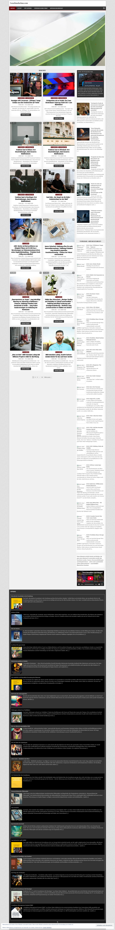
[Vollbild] (102, 584)
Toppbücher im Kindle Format (40, 8)
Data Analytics (15, 775)
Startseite (12, 8)
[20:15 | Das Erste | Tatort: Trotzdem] (81, 301)
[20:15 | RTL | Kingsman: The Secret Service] (81, 372)
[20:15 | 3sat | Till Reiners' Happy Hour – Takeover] (81, 252)
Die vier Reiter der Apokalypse (19, 710)
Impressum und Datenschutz (56, 8)
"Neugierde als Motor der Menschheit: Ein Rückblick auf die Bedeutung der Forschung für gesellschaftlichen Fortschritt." (97, 162)
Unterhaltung (30, 98)
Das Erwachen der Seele (17, 791)
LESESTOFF (19, 8)
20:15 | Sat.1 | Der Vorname (93, 387)
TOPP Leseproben (28, 8)
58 (42, 377)
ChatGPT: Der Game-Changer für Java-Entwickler (24, 905)
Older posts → (48, 377)
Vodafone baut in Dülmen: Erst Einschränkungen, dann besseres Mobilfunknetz (25, 152)
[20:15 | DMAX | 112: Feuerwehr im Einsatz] (81, 282)
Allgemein (59, 194)
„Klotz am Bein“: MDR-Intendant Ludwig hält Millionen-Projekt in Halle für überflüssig (26, 356)
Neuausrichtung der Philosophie (19, 759)
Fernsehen (22, 98)
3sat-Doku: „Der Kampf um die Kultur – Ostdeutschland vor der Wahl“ (58, 198)
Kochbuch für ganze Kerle (18, 612)
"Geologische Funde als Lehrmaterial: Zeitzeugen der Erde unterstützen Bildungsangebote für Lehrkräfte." (97, 107)
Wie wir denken (15, 596)
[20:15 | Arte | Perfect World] (81, 271)
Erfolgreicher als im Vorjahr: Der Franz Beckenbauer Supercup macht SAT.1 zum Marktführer (59, 103)
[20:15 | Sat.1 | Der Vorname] (81, 394)
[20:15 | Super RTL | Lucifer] (81, 406)
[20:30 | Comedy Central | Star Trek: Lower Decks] (81, 523)
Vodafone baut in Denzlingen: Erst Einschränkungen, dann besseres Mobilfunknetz (26, 199)
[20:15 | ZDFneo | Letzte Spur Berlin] (81, 472)
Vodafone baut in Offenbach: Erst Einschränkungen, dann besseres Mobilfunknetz (58, 152)
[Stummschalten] (99, 584)
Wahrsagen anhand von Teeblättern (20, 677)
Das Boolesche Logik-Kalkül (18, 807)
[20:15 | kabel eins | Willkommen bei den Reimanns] (81, 491)
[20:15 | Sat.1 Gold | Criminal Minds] (81, 383)
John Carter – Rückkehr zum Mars (20, 726)
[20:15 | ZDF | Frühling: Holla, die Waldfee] (81, 453)
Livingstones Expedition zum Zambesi (21, 824)
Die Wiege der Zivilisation (18, 840)
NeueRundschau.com (19, 3)
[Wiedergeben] (79, 584)
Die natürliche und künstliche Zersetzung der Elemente (25, 645)
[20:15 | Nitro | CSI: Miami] (81, 315)
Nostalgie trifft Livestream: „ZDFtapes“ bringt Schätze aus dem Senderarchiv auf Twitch (25, 102)
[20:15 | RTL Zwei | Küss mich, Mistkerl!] (81, 357)
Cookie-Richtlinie (47, 927)
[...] (83, 95)
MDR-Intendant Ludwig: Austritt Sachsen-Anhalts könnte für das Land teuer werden (58, 356)
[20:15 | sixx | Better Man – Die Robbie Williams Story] (81, 510)
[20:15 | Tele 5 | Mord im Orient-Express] (81, 423)
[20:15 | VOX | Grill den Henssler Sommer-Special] (81, 435)
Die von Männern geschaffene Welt (20, 694)
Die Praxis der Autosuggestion (19, 661)
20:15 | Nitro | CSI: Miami (92, 307)
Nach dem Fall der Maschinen (86, 71)
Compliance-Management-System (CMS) (22, 873)
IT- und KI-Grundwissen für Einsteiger (21, 856)
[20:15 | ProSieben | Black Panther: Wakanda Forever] (81, 345)
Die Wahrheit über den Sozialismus (20, 742)
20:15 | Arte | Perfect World (93, 264)
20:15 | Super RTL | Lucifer (93, 398)
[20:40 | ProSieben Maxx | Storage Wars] (81, 542)
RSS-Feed (21, 104)
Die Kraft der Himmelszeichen (19, 889)
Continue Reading (26, 115)
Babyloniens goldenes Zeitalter (19, 628)
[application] (90, 578)
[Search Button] (104, 8)
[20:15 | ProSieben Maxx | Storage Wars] (81, 326)
